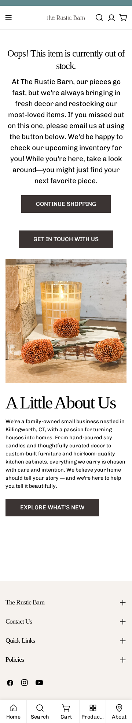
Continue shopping (66, 203)
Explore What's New (52, 507)
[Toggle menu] (8, 17)
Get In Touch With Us (66, 239)
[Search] (99, 17)
